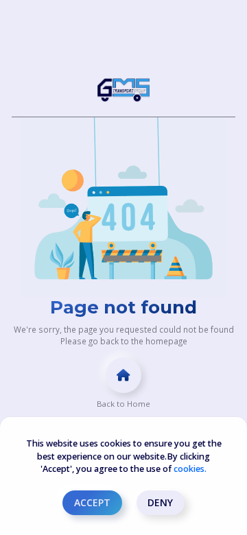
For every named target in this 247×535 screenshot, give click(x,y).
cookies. (190, 469)
